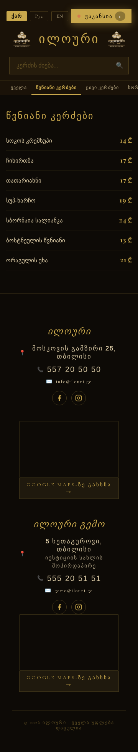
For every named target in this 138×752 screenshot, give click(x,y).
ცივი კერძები (102, 87)
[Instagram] (78, 398)
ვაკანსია (103, 16)
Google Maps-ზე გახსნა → (69, 488)
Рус (39, 16)
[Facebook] (59, 398)
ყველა (19, 87)
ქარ (17, 16)
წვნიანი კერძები (56, 87)
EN (59, 16)
